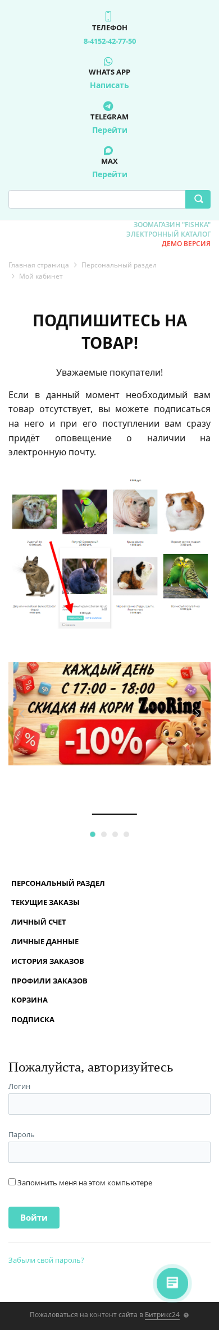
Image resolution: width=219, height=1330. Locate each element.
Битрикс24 (162, 1314)
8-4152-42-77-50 (110, 41)
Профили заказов (49, 981)
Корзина (29, 1000)
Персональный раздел (58, 883)
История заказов (47, 961)
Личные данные (45, 941)
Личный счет (38, 922)
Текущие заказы (45, 902)
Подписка (32, 1019)
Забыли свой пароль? (46, 1260)
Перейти (109, 129)
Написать (109, 85)
